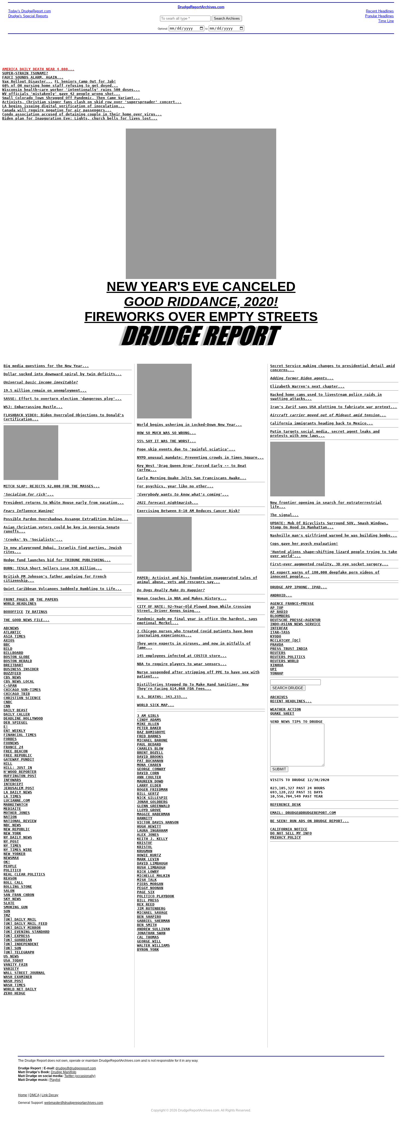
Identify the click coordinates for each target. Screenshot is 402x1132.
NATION (10, 817)
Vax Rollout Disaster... (27, 81)
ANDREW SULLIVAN (153, 929)
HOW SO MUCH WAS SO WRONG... (166, 433)
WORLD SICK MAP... (155, 705)
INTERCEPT (13, 784)
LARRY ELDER (149, 785)
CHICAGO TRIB (17, 694)
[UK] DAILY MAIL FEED (25, 923)
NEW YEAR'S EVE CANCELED (201, 286)
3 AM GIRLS (148, 716)
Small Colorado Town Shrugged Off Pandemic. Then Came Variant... (71, 98)
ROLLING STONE (18, 886)
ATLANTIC (12, 632)
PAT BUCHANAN (150, 761)
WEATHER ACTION (285, 709)
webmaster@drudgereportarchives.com (73, 1103)
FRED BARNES (149, 736)
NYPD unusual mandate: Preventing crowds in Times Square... (200, 457)
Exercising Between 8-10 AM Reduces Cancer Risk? (188, 511)
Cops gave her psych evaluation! (304, 544)
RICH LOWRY (148, 871)
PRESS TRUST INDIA (288, 649)
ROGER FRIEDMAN (152, 789)
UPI (273, 669)
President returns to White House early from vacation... (64, 502)
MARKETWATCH (16, 804)
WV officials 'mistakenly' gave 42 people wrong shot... (61, 94)
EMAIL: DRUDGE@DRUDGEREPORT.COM (303, 813)
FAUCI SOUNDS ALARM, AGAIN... (32, 77)
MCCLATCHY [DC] (285, 640)
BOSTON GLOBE (17, 657)
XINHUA (276, 665)
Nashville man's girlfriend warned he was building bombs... (333, 535)
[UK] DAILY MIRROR (22, 928)
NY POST (11, 841)
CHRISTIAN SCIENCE (22, 698)
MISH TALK (147, 880)
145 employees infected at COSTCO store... (182, 656)
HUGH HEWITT (149, 826)
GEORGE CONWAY (151, 769)
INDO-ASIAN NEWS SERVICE (295, 624)
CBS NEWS (12, 677)
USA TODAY (13, 960)
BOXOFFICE (13, 612)
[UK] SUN (12, 948)
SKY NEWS (12, 899)
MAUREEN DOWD (150, 781)
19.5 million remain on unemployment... (45, 390)
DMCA (34, 1095)
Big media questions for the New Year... (46, 366)
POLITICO (12, 870)
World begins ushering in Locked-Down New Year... (189, 425)
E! (6, 726)
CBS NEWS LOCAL (19, 681)
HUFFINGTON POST (20, 776)
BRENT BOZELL (150, 752)
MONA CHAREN (149, 765)
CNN (7, 706)
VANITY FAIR (16, 964)
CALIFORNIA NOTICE (288, 829)
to (206, 28)
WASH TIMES (14, 985)
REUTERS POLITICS (287, 657)
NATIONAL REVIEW (20, 821)
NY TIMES (12, 845)
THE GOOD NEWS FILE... (26, 620)
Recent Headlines (380, 11)
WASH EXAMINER (18, 977)
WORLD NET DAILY (20, 989)
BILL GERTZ (148, 793)
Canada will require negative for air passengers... (57, 110)
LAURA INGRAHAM (152, 830)
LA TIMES (12, 796)
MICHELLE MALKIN (153, 876)
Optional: (163, 28)
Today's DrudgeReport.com (29, 11)
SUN (7, 911)
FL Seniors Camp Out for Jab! (85, 81)
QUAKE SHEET (282, 713)
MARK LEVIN (148, 859)
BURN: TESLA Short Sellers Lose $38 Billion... (53, 568)
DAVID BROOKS (150, 757)
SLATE (9, 903)
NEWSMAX (11, 858)
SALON (9, 891)
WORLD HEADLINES (20, 603)
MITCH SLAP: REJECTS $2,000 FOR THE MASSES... (52, 486)
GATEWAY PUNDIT (19, 759)
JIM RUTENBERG (151, 908)
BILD (8, 649)
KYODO (275, 636)
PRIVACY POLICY (285, 837)
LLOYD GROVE (149, 810)
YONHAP (276, 673)
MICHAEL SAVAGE (152, 912)
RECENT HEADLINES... (291, 701)
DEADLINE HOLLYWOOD (23, 718)
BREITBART (13, 665)
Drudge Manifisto (63, 1072)
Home (22, 1095)
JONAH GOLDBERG (152, 802)
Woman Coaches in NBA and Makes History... (182, 598)
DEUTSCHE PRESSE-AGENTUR (295, 620)
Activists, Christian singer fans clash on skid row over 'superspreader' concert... (92, 102)
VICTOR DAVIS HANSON (158, 822)
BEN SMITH (147, 925)
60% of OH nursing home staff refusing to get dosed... (60, 85)
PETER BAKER (149, 728)
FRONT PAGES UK (19, 599)
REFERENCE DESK (285, 804)
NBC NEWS (12, 825)
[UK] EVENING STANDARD (26, 932)
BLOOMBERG (280, 616)
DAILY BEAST (16, 710)
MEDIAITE (12, 809)
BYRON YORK (148, 949)
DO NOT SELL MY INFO (291, 833)
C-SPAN (10, 685)
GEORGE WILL (149, 941)
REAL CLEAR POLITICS (24, 874)
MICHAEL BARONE (152, 740)
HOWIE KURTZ (149, 855)
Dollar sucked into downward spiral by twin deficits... (63, 374)
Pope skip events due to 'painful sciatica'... (186, 449)
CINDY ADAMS (149, 720)
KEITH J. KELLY (152, 839)
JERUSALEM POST (19, 788)
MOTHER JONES (17, 813)
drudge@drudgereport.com (76, 1068)
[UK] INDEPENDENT (21, 944)
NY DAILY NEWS (18, 837)
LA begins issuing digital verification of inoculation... (63, 106)
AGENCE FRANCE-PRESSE (292, 603)
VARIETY (11, 969)
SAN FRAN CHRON (19, 895)
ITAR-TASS (280, 632)
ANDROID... (281, 595)
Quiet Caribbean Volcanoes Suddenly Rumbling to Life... (63, 589)
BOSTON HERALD (18, 661)
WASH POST (13, 981)
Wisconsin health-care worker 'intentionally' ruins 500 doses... (71, 90)
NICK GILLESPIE (152, 798)
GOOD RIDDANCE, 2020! (201, 301)
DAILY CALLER (17, 714)
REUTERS (278, 653)
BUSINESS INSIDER (21, 669)
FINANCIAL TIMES (20, 735)
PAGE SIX (146, 892)
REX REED (146, 904)
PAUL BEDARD (149, 744)
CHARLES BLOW (150, 748)
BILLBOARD (13, 653)
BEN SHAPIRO (149, 917)
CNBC (8, 702)
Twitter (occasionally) (79, 1076)
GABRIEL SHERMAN (153, 921)
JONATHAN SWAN (151, 933)
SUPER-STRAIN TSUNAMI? (25, 73)
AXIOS (9, 640)
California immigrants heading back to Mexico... (321, 423)
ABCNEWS (11, 628)
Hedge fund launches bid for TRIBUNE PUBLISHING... (57, 560)
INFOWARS (12, 780)
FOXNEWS (11, 743)
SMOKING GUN (16, 907)
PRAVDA (276, 644)
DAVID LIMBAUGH (152, 863)
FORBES (10, 739)
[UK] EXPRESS (17, 936)
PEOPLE (10, 866)
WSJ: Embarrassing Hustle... (33, 407)
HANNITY (144, 818)
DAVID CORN (148, 773)
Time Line (386, 21)
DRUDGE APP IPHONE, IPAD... (298, 587)
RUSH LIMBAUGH (151, 867)
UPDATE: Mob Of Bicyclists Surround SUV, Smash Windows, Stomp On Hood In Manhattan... (329, 525)
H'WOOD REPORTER (20, 772)
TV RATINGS (36, 612)
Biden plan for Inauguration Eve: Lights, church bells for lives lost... (80, 118)
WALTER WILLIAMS (153, 945)
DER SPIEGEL (16, 722)
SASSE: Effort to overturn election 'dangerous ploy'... (63, 399)
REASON (10, 878)
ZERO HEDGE (14, 993)
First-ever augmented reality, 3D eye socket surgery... (329, 564)
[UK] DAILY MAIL (20, 919)
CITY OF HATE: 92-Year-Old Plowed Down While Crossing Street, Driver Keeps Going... (194, 608)
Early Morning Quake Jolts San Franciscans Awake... (191, 478)
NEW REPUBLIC (17, 829)
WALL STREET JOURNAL (24, 973)
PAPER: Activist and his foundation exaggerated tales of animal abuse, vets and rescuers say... (197, 580)
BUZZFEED (12, 673)
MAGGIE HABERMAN (153, 814)
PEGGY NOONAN (150, 888)
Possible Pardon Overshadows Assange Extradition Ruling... (66, 519)
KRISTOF (144, 843)
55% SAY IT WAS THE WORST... (166, 441)
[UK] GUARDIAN (18, 940)
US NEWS (11, 956)
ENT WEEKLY (14, 731)
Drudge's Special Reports (28, 16)
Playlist (54, 1080)
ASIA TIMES (14, 636)
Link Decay (50, 1095)
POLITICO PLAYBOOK (155, 896)
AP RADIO (279, 612)
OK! (7, 862)
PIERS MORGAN (150, 884)
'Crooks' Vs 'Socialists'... (33, 539)
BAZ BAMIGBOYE (151, 732)
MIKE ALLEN (148, 724)
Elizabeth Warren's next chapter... (307, 386)
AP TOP (276, 608)
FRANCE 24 (13, 747)
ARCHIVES (279, 697)
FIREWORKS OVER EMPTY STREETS (201, 316)
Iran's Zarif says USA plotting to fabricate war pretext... (333, 407)
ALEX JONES (148, 835)
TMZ (7, 915)
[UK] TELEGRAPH (19, 952)
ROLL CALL (13, 882)
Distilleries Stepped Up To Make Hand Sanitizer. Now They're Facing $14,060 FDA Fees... (193, 686)
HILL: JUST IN (18, 768)
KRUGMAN (144, 851)
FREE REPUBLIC (18, 755)
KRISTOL (144, 847)
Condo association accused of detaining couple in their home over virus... (82, 114)
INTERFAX (279, 628)
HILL (8, 763)
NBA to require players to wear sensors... (182, 664)
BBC (7, 644)
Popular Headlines (379, 16)
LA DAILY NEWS (18, 792)
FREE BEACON (16, 751)
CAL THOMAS (148, 937)
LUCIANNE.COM (17, 800)
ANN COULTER (149, 777)
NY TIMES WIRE (18, 850)
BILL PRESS (148, 900)
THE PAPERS (47, 599)
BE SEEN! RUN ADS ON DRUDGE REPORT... (309, 821)
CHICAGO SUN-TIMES (22, 690)
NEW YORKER (14, 854)
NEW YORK (12, 833)
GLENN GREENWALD (153, 806)
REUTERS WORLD (284, 661)
